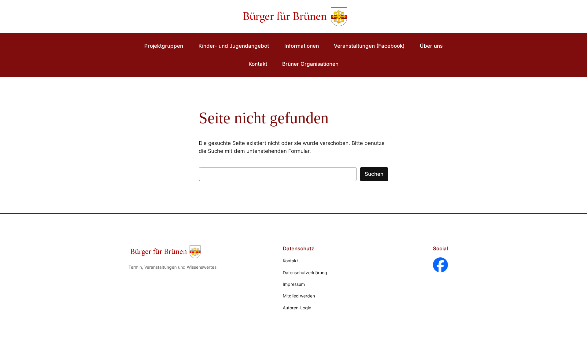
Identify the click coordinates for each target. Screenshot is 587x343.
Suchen (374, 174)
